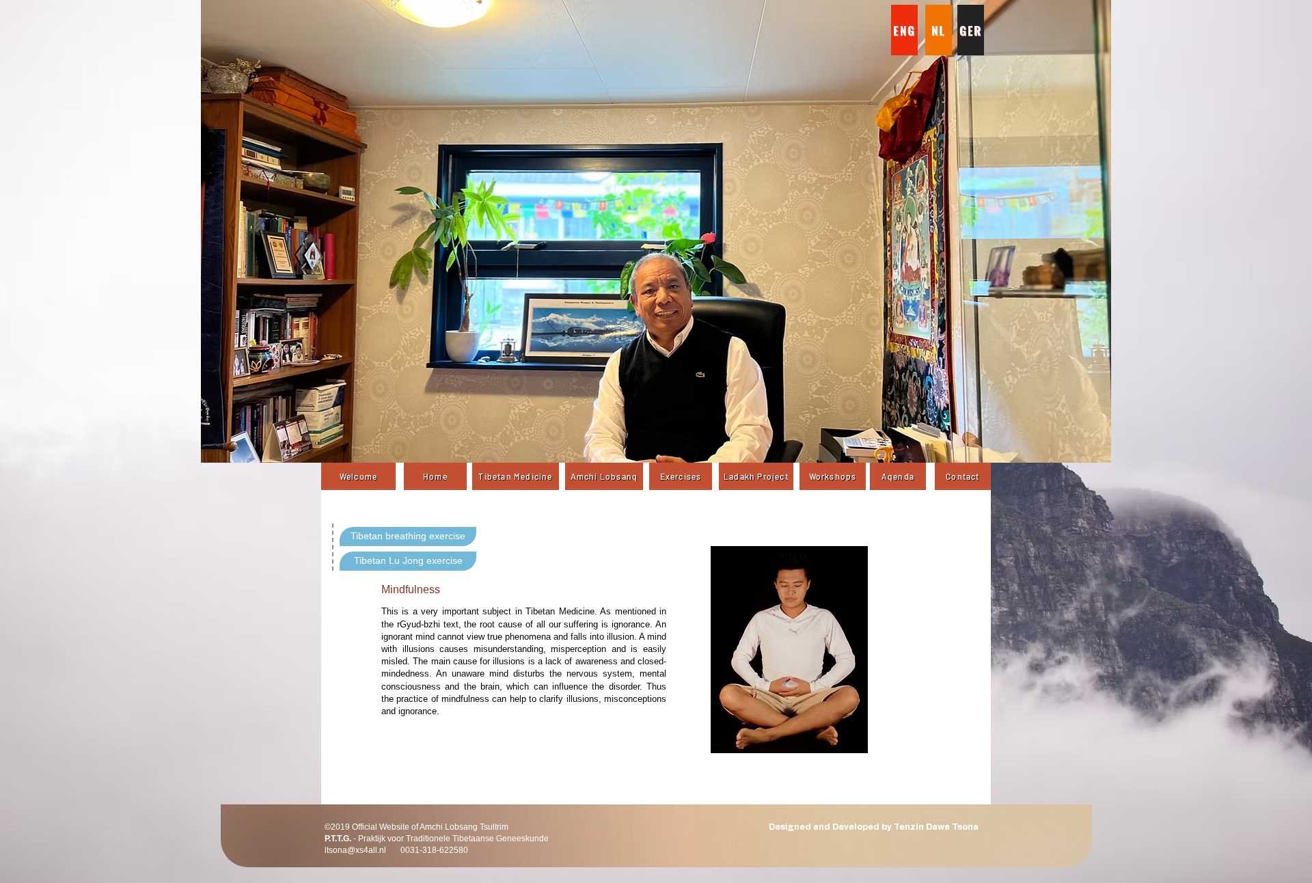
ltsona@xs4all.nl (355, 850)
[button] (656, 231)
